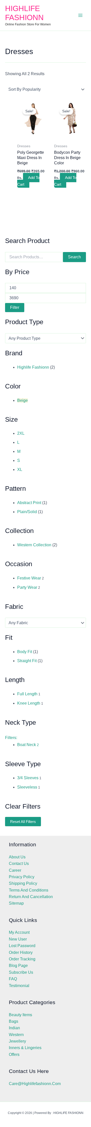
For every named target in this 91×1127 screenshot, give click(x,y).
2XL (21, 433)
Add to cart (28, 180)
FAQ (13, 979)
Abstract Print (29, 503)
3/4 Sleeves (27, 778)
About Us (17, 857)
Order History (21, 952)
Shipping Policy (23, 883)
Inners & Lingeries (25, 1048)
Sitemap (16, 903)
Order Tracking (22, 959)
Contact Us (19, 863)
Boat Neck (28, 745)
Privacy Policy (21, 877)
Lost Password (22, 946)
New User (18, 939)
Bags (13, 1021)
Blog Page (18, 965)
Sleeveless (27, 787)
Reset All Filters (23, 821)
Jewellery (17, 1041)
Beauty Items (20, 1015)
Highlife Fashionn (33, 367)
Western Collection (34, 545)
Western (16, 1035)
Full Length (27, 694)
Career (15, 870)
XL (19, 469)
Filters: (11, 738)
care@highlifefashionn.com (35, 1084)
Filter (14, 307)
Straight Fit (27, 661)
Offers (14, 1054)
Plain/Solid (27, 512)
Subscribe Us (21, 972)
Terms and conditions (28, 890)
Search (74, 257)
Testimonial (19, 986)
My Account (19, 932)
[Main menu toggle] (80, 15)
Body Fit (24, 652)
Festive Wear (29, 578)
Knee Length (28, 703)
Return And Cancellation (31, 897)
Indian (14, 1028)
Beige (22, 400)
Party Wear (27, 587)
